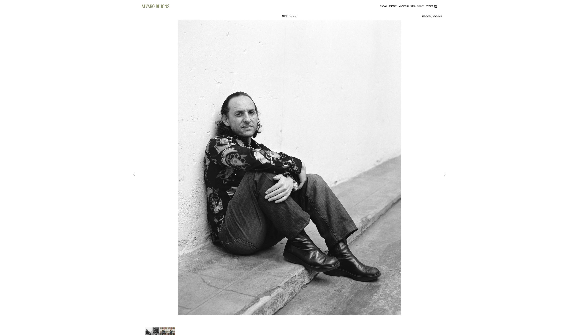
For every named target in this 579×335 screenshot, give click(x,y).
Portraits (393, 6)
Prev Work (426, 16)
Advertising (404, 6)
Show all (384, 6)
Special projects (417, 6)
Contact (429, 6)
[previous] (134, 174)
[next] (444, 174)
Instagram (438, 6)
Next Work (437, 16)
